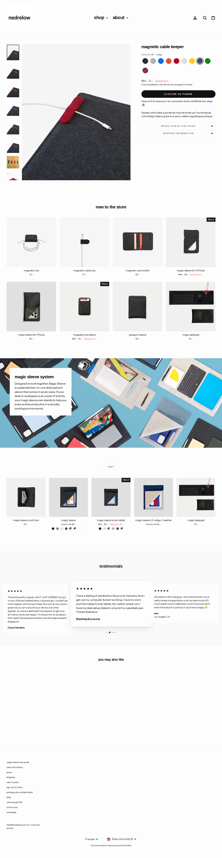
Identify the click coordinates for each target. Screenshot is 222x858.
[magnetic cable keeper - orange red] (24, 730)
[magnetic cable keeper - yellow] (37, 730)
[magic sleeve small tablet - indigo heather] (108, 528)
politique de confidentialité (20, 792)
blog (9, 797)
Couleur (151, 54)
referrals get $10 (14, 802)
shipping (11, 777)
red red (176, 61)
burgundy (145, 70)
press (9, 772)
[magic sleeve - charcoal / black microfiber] (83, 528)
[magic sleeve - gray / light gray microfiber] (66, 532)
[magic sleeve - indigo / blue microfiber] (61, 532)
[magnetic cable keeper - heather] (33, 730)
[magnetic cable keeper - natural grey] (16, 730)
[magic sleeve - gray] (57, 528)
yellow (192, 61)
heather (184, 61)
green (207, 61)
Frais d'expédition (149, 84)
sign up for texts (14, 787)
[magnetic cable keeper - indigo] (42, 730)
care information (15, 767)
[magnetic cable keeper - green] (46, 730)
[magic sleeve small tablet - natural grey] (113, 528)
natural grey (153, 61)
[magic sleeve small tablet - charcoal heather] (122, 528)
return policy (13, 782)
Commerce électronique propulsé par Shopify (111, 845)
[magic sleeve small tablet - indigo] (117, 528)
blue (161, 61)
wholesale (11, 812)
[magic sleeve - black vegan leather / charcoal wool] (70, 532)
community (12, 807)
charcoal (145, 61)
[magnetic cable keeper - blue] (20, 730)
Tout (111, 467)
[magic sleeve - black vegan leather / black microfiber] (75, 532)
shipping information (178, 133)
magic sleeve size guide (178, 126)
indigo (200, 61)
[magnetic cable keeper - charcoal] (11, 730)
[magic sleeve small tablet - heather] (104, 528)
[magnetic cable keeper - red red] (29, 730)
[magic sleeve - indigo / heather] (70, 528)
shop (99, 17)
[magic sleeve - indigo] (66, 528)
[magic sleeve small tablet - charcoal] (100, 528)
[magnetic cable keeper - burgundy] (51, 730)
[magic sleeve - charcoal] (53, 528)
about (119, 17)
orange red (168, 61)
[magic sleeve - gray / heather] (79, 528)
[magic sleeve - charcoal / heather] (75, 528)
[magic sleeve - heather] (61, 528)
